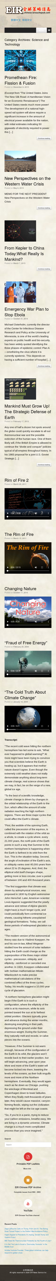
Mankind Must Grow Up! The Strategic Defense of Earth (28, 411)
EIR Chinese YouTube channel (27, 1215)
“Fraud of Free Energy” (26, 642)
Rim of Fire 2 (17, 480)
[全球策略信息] (28, 10)
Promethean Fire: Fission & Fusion (21, 80)
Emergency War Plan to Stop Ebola (27, 311)
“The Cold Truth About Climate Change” (25, 694)
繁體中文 (16, 20)
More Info (27, 1168)
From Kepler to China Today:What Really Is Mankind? (24, 253)
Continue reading (44, 138)
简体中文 (27, 20)
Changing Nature (20, 588)
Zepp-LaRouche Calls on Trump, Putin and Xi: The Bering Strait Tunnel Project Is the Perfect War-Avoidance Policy (26, 1229)
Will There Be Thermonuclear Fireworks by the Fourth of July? (28, 1240)
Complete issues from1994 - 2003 (27, 1192)
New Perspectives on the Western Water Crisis (28, 181)
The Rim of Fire (19, 534)
